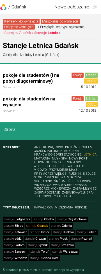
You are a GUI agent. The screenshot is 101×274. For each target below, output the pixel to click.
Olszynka (53, 162)
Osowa (66, 166)
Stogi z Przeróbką (49, 177)
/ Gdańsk (17, 7)
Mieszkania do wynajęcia (60, 21)
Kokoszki (71, 151)
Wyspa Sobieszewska (70, 185)
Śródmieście (64, 181)
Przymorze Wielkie (50, 174)
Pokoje (77, 75)
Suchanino (43, 181)
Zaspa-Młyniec (85, 188)
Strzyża (74, 177)
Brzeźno (72, 147)
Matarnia (42, 158)
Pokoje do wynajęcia (18, 27)
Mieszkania (64, 207)
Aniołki (40, 147)
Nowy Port (78, 158)
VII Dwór (84, 181)
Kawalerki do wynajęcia (21, 21)
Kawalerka (43, 207)
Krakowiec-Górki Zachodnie (58, 154)
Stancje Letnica (47, 33)
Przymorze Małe (63, 170)
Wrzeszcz (42, 185)
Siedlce (89, 174)
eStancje (9, 33)
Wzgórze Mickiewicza (52, 188)
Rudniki (74, 174)
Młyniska (59, 158)
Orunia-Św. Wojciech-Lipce (57, 164)
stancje (17, 219)
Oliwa (39, 162)
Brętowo (55, 147)
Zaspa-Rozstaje (47, 192)
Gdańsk (25, 33)
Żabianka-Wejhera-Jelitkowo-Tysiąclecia (63, 194)
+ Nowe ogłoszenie (70, 7)
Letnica (91, 75)
